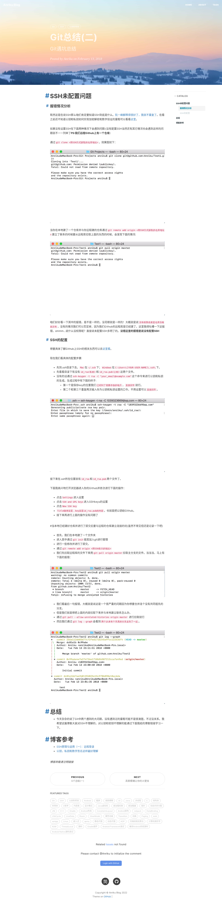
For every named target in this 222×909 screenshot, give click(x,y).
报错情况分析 (186, 108)
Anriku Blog (11, 4)
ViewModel (95, 816)
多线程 (138, 800)
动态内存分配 (156, 806)
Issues (109, 844)
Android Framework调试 (113, 826)
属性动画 (109, 816)
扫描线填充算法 (137, 821)
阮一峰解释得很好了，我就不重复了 (136, 114)
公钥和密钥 (74, 26)
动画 (134, 816)
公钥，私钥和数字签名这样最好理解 (77, 751)
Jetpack (137, 811)
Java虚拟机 (103, 806)
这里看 (106, 348)
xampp (55, 821)
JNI (53, 811)
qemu (86, 821)
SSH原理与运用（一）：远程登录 (75, 746)
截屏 (98, 800)
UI (119, 800)
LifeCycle (56, 816)
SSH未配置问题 (183, 103)
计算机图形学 (154, 821)
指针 (143, 806)
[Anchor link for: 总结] (46, 711)
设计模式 (88, 806)
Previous (77, 779)
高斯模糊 (109, 800)
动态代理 (111, 821)
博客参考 (180, 123)
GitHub (107, 896)
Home (188, 5)
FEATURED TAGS (59, 793)
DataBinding (152, 811)
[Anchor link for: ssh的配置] (47, 340)
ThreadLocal (67, 826)
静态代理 (98, 821)
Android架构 (123, 811)
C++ (62, 811)
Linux (65, 821)
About (202, 5)
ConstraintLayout (105, 811)
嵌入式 (76, 821)
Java (127, 800)
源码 (80, 826)
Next (137, 779)
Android (87, 800)
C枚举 (65, 806)
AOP (123, 821)
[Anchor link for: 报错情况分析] (47, 106)
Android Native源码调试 (62, 831)
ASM (54, 826)
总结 (178, 118)
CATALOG (182, 96)
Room (82, 816)
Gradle (73, 811)
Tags (216, 5)
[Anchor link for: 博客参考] (46, 739)
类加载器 (132, 806)
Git (53, 26)
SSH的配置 (185, 113)
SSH (62, 26)
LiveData (70, 816)
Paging (145, 816)
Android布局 (86, 811)
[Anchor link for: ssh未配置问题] (46, 95)
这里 (133, 119)
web (155, 816)
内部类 (76, 806)
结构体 (156, 800)
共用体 (55, 806)
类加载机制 (118, 806)
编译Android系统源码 (138, 826)
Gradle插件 (92, 826)
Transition (122, 816)
